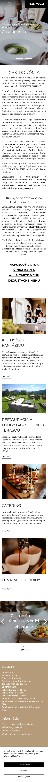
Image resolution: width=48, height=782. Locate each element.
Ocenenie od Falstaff (12, 248)
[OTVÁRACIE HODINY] (24, 556)
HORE (24, 650)
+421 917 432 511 (19, 684)
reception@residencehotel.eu (22, 681)
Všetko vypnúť (24, 776)
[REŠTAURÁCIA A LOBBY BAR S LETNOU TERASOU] (24, 398)
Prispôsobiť (24, 770)
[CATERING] (24, 481)
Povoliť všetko (24, 764)
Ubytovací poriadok (11, 730)
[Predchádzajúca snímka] (19, 58)
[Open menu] (20, 4)
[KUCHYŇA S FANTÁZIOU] (24, 316)
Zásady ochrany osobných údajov (17, 724)
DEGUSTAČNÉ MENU (12, 144)
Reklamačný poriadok (12, 727)
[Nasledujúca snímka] (28, 58)
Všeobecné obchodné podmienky (17, 734)
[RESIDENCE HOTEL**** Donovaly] (9, 4)
